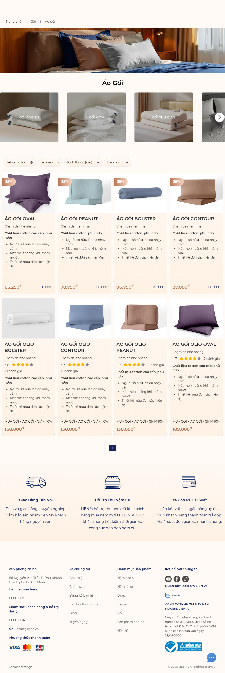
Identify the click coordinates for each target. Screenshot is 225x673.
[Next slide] (219, 117)
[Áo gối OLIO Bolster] (28, 318)
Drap (121, 595)
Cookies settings (20, 667)
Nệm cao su (126, 578)
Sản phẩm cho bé (130, 622)
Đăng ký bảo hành (83, 595)
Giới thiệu (76, 578)
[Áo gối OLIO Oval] (196, 318)
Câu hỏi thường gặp (84, 604)
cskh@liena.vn (28, 629)
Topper (122, 604)
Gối (120, 613)
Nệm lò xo (125, 587)
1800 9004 (17, 620)
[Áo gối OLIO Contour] (84, 318)
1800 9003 (16, 598)
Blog (73, 613)
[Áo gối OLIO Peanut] (140, 318)
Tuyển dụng (78, 622)
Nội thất (123, 631)
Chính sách (77, 587)
